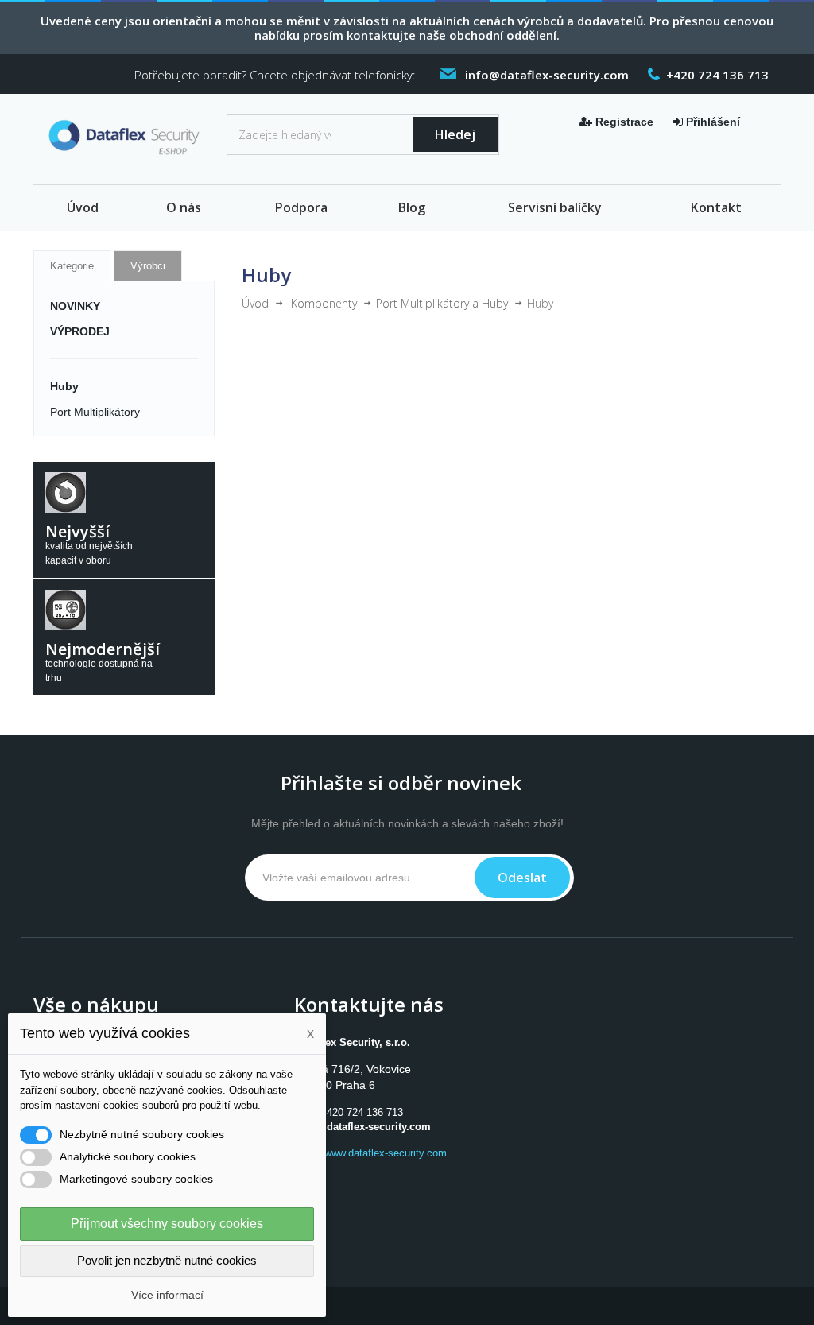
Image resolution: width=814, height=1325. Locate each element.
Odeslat (522, 877)
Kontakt (716, 207)
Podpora (301, 207)
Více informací (167, 1294)
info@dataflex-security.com (364, 1127)
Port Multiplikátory (95, 411)
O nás (183, 207)
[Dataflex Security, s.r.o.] (124, 140)
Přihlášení (711, 121)
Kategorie (72, 266)
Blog (411, 207)
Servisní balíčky (555, 207)
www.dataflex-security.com (385, 1153)
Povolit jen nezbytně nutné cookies (167, 1260)
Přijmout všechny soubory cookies (167, 1223)
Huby (64, 386)
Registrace (624, 121)
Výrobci (147, 266)
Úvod (83, 207)
